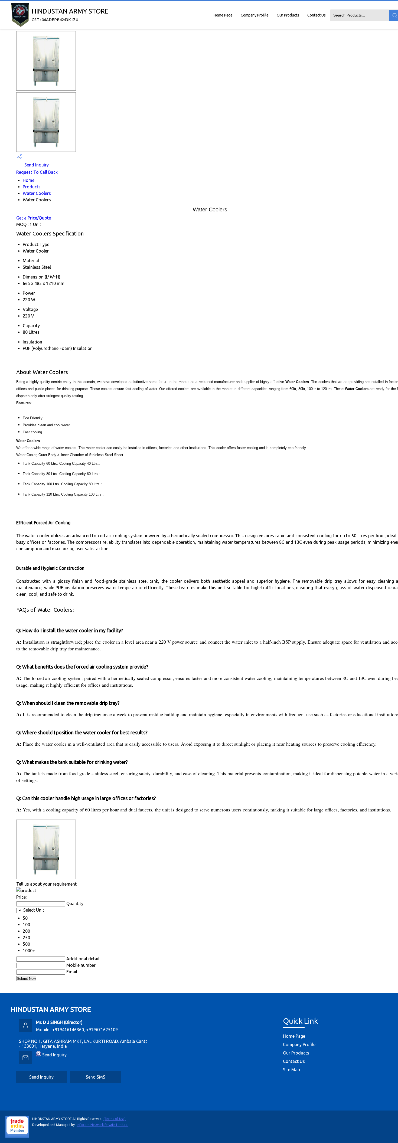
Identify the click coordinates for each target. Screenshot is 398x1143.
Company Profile (255, 15)
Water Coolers (37, 193)
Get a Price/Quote (33, 217)
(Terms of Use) (114, 1119)
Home (28, 180)
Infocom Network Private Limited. (102, 1124)
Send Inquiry (36, 164)
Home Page (223, 15)
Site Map (291, 1069)
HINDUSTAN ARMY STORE (70, 15)
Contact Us (316, 15)
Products (32, 186)
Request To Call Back (37, 172)
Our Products (288, 15)
